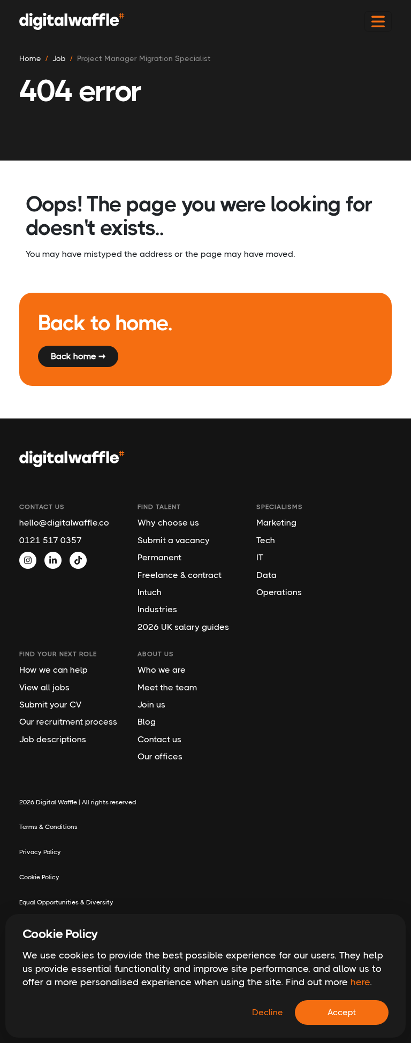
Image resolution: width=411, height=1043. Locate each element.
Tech (265, 540)
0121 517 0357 (50, 540)
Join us (151, 704)
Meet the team (167, 687)
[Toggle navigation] (378, 21)
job (59, 58)
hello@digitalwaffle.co (64, 522)
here (360, 982)
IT (259, 557)
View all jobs (44, 687)
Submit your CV (50, 704)
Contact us (159, 739)
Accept (342, 1012)
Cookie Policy (39, 877)
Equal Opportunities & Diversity (66, 902)
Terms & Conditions (48, 827)
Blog (147, 722)
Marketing (276, 522)
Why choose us (168, 522)
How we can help (53, 670)
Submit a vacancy (174, 540)
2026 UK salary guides (183, 627)
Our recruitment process (68, 722)
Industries (157, 609)
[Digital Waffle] (72, 21)
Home (30, 58)
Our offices (160, 756)
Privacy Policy (40, 852)
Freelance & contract (180, 575)
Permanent (159, 557)
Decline (267, 1012)
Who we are (162, 670)
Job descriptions (52, 739)
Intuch (150, 592)
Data (266, 575)
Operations (279, 592)
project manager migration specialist (144, 58)
